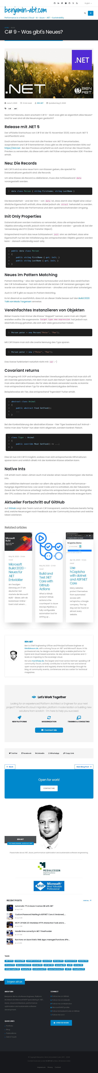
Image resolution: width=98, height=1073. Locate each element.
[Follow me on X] (73, 3)
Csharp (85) (19, 961)
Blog (8, 1029)
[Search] (85, 13)
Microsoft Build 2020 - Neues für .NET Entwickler (17, 572)
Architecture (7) (39, 969)
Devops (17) (58, 961)
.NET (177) (9, 961)
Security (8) (26, 969)
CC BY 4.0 (49, 1061)
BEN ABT (40, 103)
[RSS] (77, 3)
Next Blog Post (83, 767)
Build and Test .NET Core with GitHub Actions (46, 581)
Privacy (50, 1067)
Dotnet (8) (78, 965)
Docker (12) (83, 961)
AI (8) (70, 965)
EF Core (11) (9, 965)
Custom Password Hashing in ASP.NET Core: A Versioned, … (40, 914)
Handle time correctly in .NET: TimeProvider (33, 931)
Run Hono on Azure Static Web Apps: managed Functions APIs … (42, 939)
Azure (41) (47, 961)
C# (9, 109)
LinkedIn (40, 753)
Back (11, 767)
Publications (11, 1033)
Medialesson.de (31, 648)
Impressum (41, 1067)
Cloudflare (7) (78, 969)
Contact (58, 1067)
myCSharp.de (38, 661)
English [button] (87, 3)
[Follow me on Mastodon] (62, 3)
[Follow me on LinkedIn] (58, 3)
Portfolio (9, 1026)
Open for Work (62, 1023)
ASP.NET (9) (48, 965)
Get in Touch (11, 1037)
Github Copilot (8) (12, 969)
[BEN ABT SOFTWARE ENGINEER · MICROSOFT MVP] (49, 826)
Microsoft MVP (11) (23, 965)
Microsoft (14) (70, 961)
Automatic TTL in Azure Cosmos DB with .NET (34, 906)
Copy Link (69, 753)
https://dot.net (12, 148)
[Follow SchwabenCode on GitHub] (69, 3)
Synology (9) (60, 965)
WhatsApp (54, 753)
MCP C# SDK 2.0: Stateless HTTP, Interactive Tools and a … (40, 923)
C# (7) (68, 969)
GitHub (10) (37, 965)
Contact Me (50, 730)
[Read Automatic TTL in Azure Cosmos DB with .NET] (10, 908)
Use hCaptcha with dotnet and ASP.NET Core (78, 575)
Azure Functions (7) (55, 969)
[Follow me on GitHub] (54, 3)
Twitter (14, 753)
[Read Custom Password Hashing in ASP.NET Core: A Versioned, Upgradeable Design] (10, 916)
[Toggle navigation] (90, 13)
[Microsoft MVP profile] (66, 3)
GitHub (12, 508)
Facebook (26, 753)
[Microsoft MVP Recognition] (49, 886)
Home (7, 28)
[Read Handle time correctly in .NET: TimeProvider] (10, 933)
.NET (15, 109)
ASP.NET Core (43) (34, 961)
